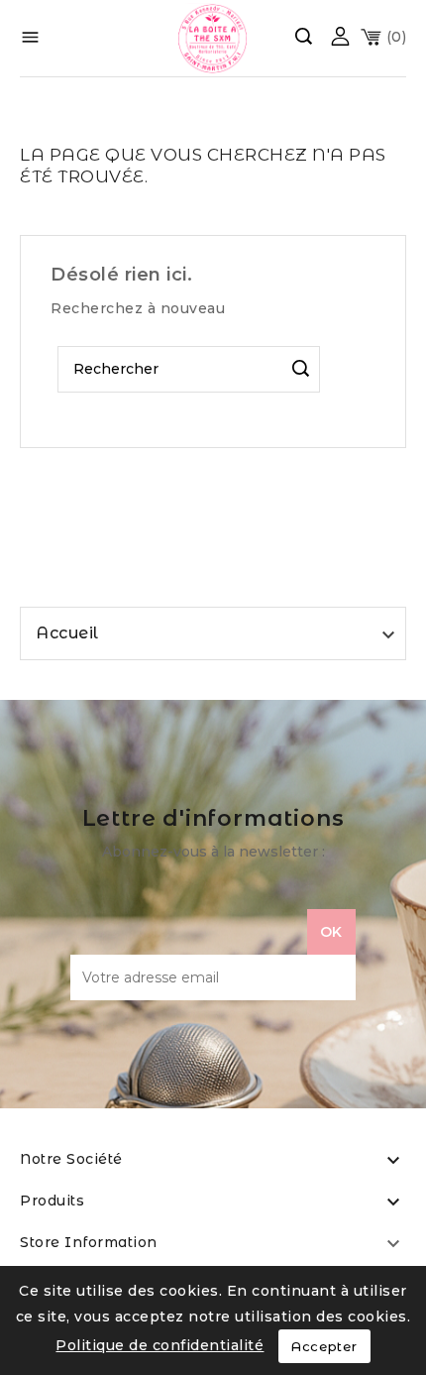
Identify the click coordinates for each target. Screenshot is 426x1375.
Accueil (67, 633)
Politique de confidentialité (159, 1345)
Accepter (324, 1346)
